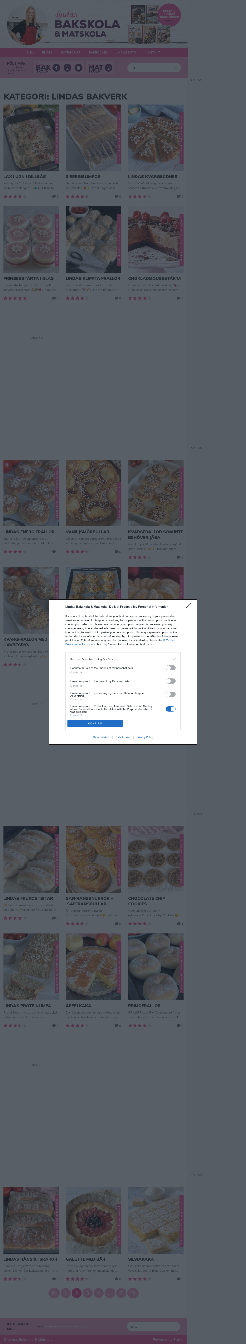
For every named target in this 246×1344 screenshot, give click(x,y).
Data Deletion (101, 737)
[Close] (189, 607)
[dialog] (123, 672)
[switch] (171, 667)
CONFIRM (95, 723)
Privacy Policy (144, 737)
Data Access (123, 737)
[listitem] (123, 659)
